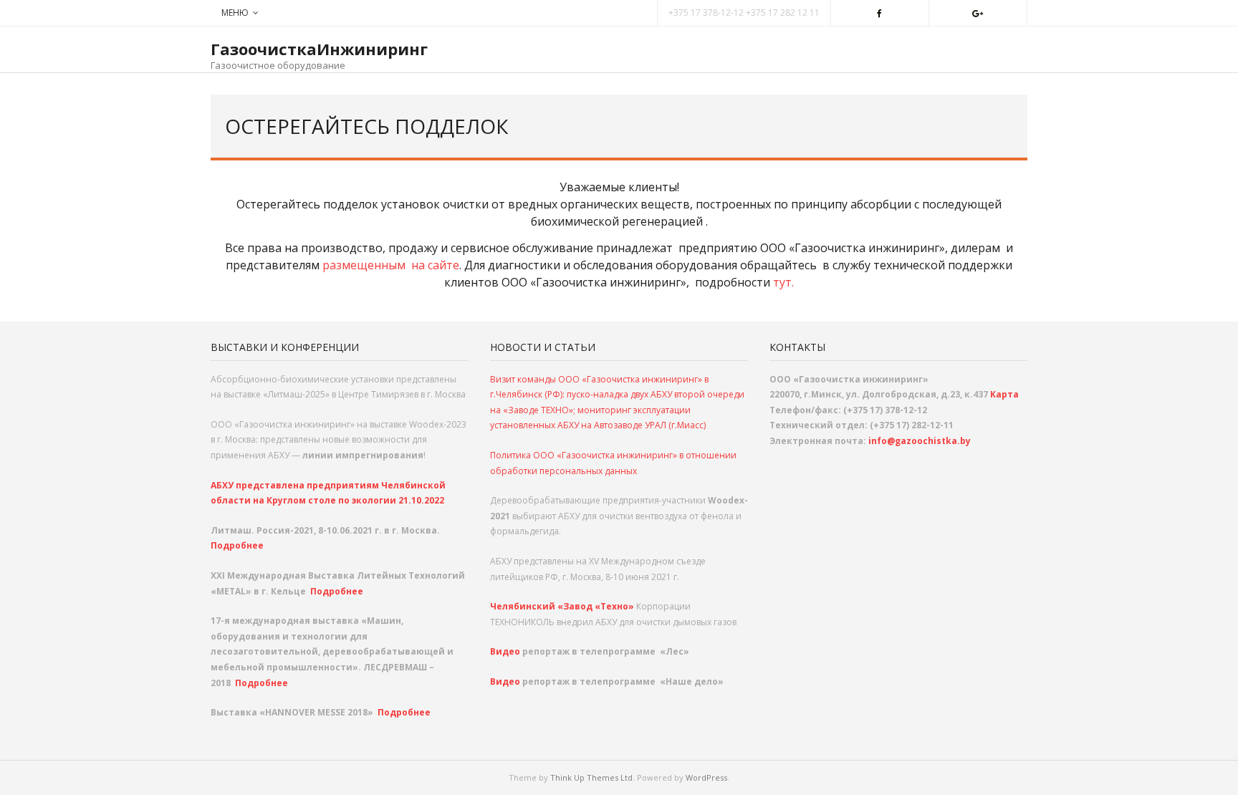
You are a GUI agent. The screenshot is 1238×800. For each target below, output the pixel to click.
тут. (783, 282)
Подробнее (237, 545)
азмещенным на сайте (394, 265)
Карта (1004, 394)
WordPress (706, 777)
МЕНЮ (235, 12)
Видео (506, 651)
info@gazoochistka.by (919, 441)
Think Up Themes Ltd (591, 777)
